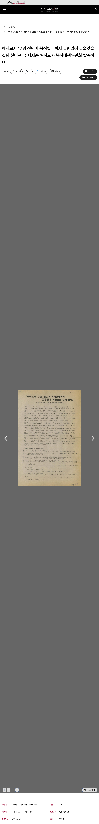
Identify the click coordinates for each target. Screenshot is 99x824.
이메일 (57, 71)
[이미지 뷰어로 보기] (17, 790)
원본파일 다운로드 (88, 77)
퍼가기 (18, 71)
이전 (5, 438)
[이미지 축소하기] (8, 790)
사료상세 (12, 27)
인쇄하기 (91, 71)
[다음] (93, 438)
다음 (93, 438)
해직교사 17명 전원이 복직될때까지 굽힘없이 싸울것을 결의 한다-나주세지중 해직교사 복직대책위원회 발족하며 (46, 32)
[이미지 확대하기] (4, 790)
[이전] (5, 438)
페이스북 (43, 71)
